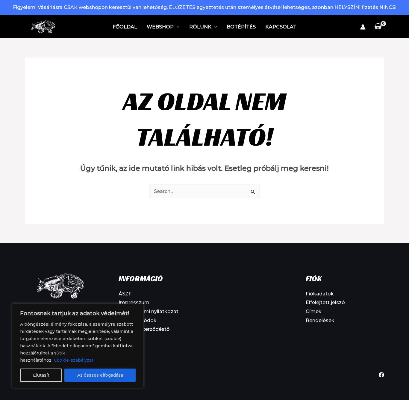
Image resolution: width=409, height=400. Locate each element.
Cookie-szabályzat (73, 360)
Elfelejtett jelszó (325, 302)
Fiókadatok (320, 294)
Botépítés (241, 27)
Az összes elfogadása (100, 375)
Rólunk (200, 27)
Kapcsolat (280, 27)
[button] (177, 26)
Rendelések (320, 320)
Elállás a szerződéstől (145, 329)
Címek (314, 311)
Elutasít (41, 375)
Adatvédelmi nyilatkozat (148, 311)
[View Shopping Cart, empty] (378, 27)
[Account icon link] (363, 27)
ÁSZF (125, 294)
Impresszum (134, 302)
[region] (78, 346)
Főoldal (125, 27)
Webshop (160, 27)
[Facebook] (381, 375)
